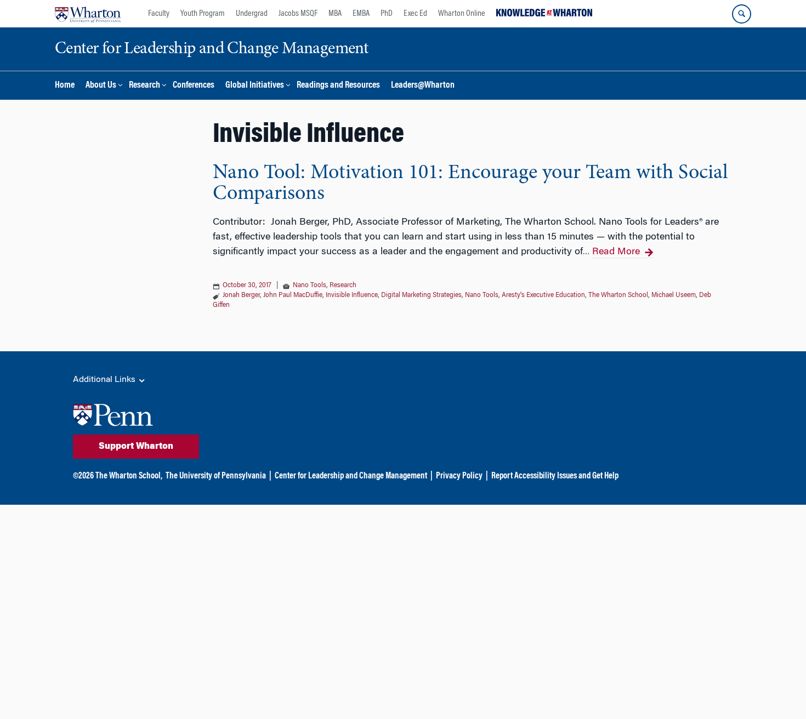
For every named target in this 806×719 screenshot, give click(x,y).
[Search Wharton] (741, 14)
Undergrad (252, 13)
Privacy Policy (459, 476)
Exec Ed (415, 13)
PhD (387, 13)
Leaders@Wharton (423, 85)
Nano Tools (309, 285)
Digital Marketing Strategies (421, 295)
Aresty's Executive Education (543, 295)
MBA (335, 13)
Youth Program (202, 13)
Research (144, 85)
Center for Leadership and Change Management (351, 476)
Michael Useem (673, 295)
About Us (101, 85)
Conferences (193, 85)
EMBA (361, 13)
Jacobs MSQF (298, 13)
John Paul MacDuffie (292, 295)
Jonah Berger (241, 295)
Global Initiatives (254, 85)
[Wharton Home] (88, 13)
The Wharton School (618, 295)
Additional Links (105, 379)
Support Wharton (136, 446)
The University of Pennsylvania (216, 476)
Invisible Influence (352, 295)
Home (65, 85)
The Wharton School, (128, 476)
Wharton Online (461, 13)
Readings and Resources (338, 85)
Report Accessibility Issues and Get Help (554, 476)
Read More (616, 252)
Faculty (158, 13)
